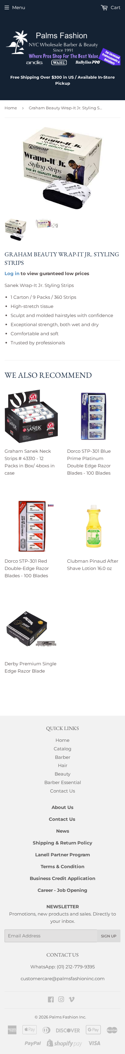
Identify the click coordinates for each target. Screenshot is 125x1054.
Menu (18, 7)
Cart (115, 7)
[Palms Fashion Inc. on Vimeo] (72, 1000)
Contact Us (62, 791)
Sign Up (109, 936)
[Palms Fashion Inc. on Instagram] (61, 1000)
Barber (62, 757)
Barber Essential (62, 782)
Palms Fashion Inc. (67, 1017)
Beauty (62, 774)
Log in (12, 273)
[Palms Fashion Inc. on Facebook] (51, 1000)
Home (11, 107)
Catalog (62, 749)
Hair (62, 765)
